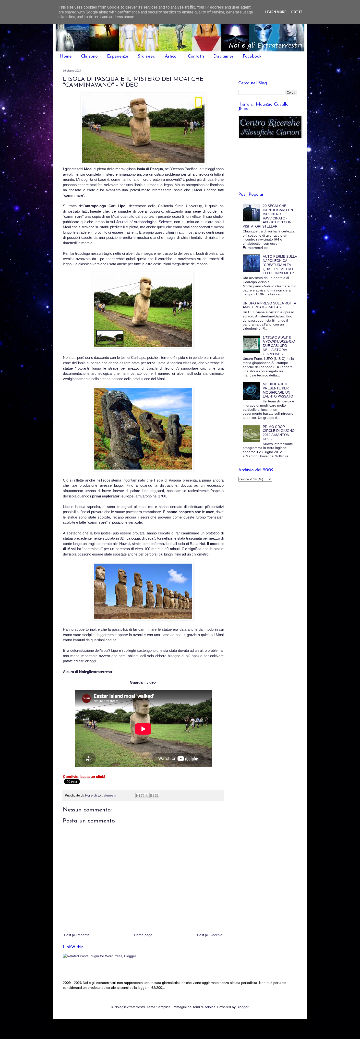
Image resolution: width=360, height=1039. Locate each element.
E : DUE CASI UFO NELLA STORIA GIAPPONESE (279, 346)
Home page (143, 935)
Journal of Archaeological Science (144, 222)
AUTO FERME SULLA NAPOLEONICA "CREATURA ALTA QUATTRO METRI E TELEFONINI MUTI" (280, 264)
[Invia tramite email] (137, 795)
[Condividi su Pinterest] (156, 795)
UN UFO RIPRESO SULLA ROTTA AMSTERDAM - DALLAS (269, 305)
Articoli (172, 56)
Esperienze (117, 56)
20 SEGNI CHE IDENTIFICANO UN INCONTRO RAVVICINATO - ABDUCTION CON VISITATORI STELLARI (268, 216)
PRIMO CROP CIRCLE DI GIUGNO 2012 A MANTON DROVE (279, 433)
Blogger (242, 1007)
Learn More (275, 12)
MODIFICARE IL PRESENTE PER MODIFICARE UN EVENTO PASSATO (278, 390)
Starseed (147, 56)
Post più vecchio (209, 935)
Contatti (196, 56)
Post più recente (76, 935)
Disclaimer (223, 56)
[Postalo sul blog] (142, 795)
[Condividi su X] (147, 795)
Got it (296, 12)
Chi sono (89, 56)
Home (66, 56)
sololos (209, 1007)
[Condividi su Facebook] (151, 795)
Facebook (252, 56)
